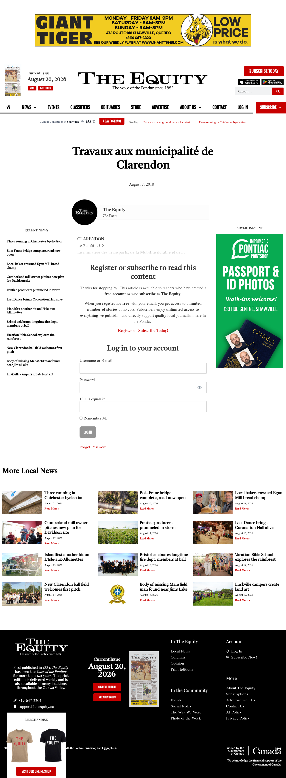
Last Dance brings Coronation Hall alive (35, 299)
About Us (188, 107)
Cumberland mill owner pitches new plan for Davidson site (65, 528)
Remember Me (95, 418)
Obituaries (110, 107)
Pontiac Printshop (85, 748)
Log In (243, 107)
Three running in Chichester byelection (222, 122)
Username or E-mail (96, 360)
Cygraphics (109, 748)
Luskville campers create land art (30, 374)
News (26, 107)
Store (136, 107)
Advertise (160, 107)
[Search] (278, 91)
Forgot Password (93, 446)
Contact (219, 107)
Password (87, 379)
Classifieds (80, 107)
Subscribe (268, 107)
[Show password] (199, 387)
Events (53, 107)
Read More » (51, 508)
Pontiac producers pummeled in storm (34, 290)
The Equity (114, 210)
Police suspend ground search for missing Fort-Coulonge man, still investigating (168, 122)
